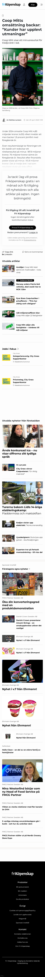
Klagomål (22, 919)
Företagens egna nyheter (15, 569)
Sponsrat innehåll (22, 923)
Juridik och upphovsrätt (22, 915)
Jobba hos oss (22, 942)
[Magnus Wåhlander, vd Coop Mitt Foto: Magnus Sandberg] (22, 77)
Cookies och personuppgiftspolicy (22, 911)
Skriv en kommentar (34, 252)
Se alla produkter (22, 899)
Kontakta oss (23, 938)
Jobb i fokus (9, 349)
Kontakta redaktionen (22, 934)
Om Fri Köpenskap (22, 946)
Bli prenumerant (22, 887)
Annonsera (22, 895)
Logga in (33, 232)
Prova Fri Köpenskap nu (22, 228)
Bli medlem (22, 891)
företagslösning (30, 240)
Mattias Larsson (15, 120)
